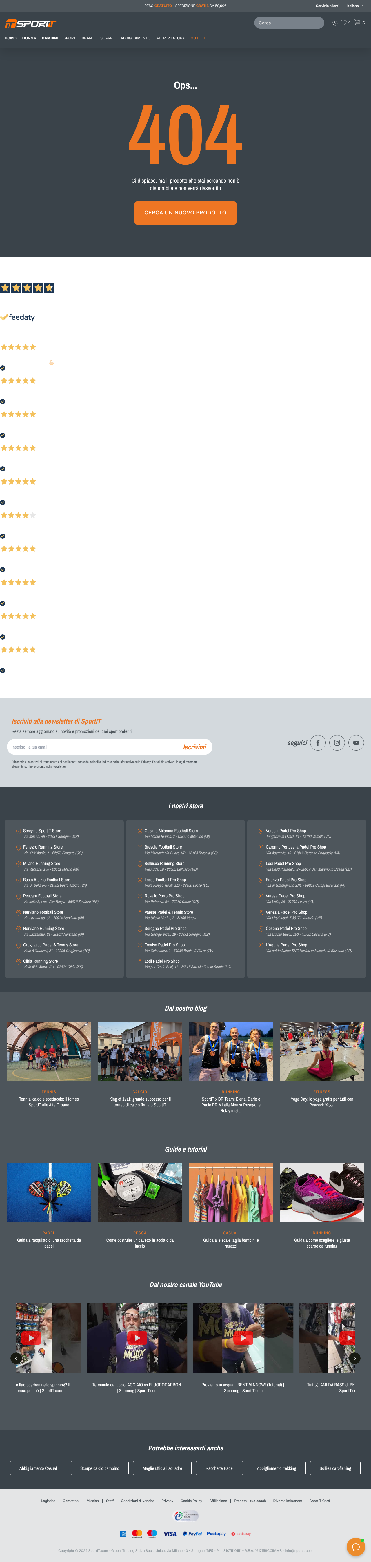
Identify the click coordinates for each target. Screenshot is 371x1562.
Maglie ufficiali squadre (162, 1468)
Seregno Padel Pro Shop (177, 931)
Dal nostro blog (185, 1008)
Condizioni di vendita (137, 1501)
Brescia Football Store (181, 849)
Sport (70, 38)
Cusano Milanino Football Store (177, 833)
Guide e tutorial (185, 1149)
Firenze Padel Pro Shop (305, 882)
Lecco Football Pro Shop (177, 882)
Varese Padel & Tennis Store (171, 915)
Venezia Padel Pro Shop (294, 915)
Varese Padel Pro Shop (290, 898)
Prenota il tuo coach (250, 1501)
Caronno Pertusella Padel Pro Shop (303, 849)
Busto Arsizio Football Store (55, 882)
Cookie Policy (191, 1501)
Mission (93, 1501)
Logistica (48, 1501)
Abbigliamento (135, 38)
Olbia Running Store (53, 964)
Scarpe (107, 38)
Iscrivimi (194, 746)
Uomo (11, 38)
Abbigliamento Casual (38, 1468)
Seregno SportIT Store (51, 833)
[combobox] (290, 22)
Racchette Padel (219, 1468)
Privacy (167, 1501)
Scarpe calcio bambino (99, 1468)
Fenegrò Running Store (52, 849)
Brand (88, 38)
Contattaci (71, 1501)
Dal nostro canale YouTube (185, 1284)
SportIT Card (320, 1501)
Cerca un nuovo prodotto (185, 213)
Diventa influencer (287, 1501)
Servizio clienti (327, 5)
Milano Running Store (51, 866)
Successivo (30, 339)
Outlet (197, 38)
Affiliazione (218, 1501)
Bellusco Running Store (171, 866)
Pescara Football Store (60, 898)
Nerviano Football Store (53, 915)
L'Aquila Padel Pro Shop (309, 947)
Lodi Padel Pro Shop (188, 964)
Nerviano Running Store (53, 931)
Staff (110, 1501)
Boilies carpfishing (335, 1468)
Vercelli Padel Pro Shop (298, 833)
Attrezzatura (171, 38)
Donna (29, 38)
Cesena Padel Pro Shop (298, 931)
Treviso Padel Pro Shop (179, 947)
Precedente (9, 339)
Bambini (50, 38)
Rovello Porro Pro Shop (172, 898)
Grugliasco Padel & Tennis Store (56, 947)
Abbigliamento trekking (276, 1468)
